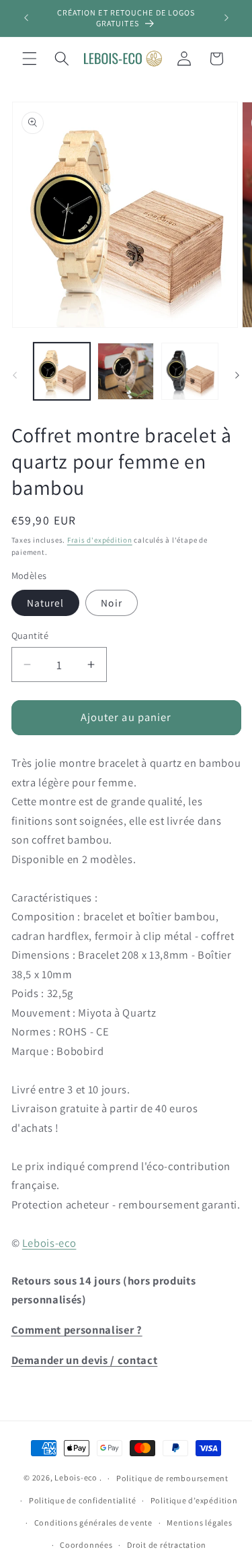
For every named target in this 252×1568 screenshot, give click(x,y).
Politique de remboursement (172, 1478)
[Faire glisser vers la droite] (237, 375)
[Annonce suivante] (226, 18)
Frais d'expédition (99, 540)
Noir (111, 602)
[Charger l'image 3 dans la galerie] (189, 371)
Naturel (46, 602)
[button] (29, 58)
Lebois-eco (49, 1242)
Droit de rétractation (166, 1545)
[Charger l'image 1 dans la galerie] (62, 371)
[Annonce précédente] (26, 18)
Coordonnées (86, 1545)
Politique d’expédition (194, 1500)
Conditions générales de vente (93, 1523)
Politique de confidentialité (82, 1500)
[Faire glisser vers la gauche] (15, 375)
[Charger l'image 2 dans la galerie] (125, 371)
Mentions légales (199, 1523)
